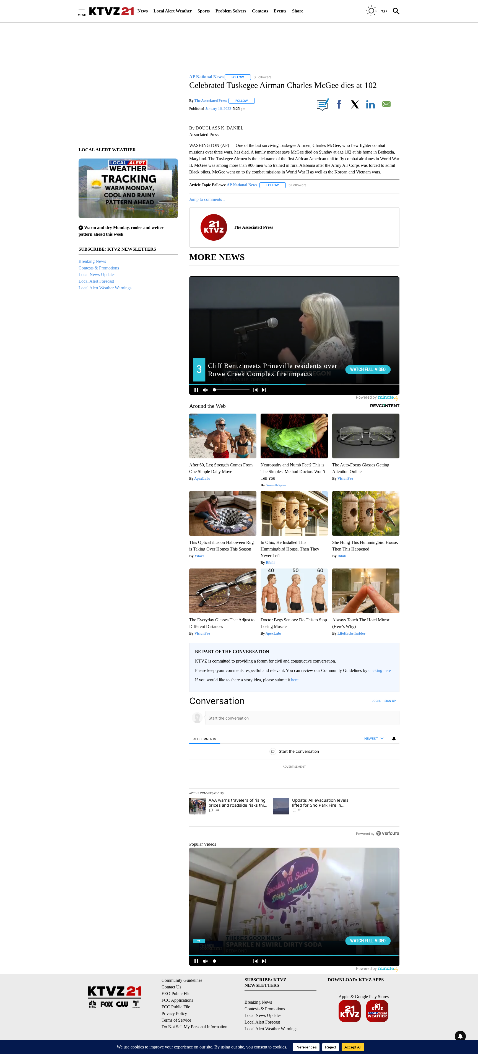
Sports (204, 11)
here (294, 679)
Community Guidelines (182, 980)
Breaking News (92, 261)
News (142, 11)
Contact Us (171, 987)
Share (297, 11)
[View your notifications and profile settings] (393, 738)
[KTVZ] (111, 11)
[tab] (204, 738)
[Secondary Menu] (86, 11)
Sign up (390, 700)
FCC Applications (177, 1000)
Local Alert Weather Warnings (105, 287)
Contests (260, 11)
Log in (376, 700)
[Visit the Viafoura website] (387, 833)
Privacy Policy (174, 1013)
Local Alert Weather (173, 11)
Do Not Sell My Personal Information (194, 1026)
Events (280, 11)
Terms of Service (176, 1020)
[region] (294, 767)
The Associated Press (210, 100)
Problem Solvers (230, 11)
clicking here (379, 670)
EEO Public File (176, 993)
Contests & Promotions (99, 268)
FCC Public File (176, 1006)
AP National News (242, 185)
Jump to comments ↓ (207, 199)
